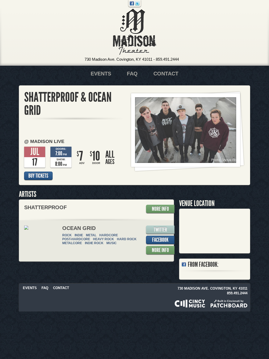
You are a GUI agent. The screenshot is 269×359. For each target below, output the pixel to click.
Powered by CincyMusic (190, 303)
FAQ (132, 73)
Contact (165, 73)
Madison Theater (134, 32)
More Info (160, 209)
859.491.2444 (167, 59)
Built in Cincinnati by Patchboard (228, 303)
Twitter (137, 3)
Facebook (132, 3)
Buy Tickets (38, 175)
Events (101, 73)
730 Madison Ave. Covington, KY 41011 (118, 59)
